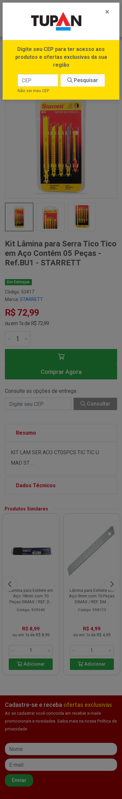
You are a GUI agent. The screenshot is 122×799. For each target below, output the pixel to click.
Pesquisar (85, 80)
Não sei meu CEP (33, 90)
